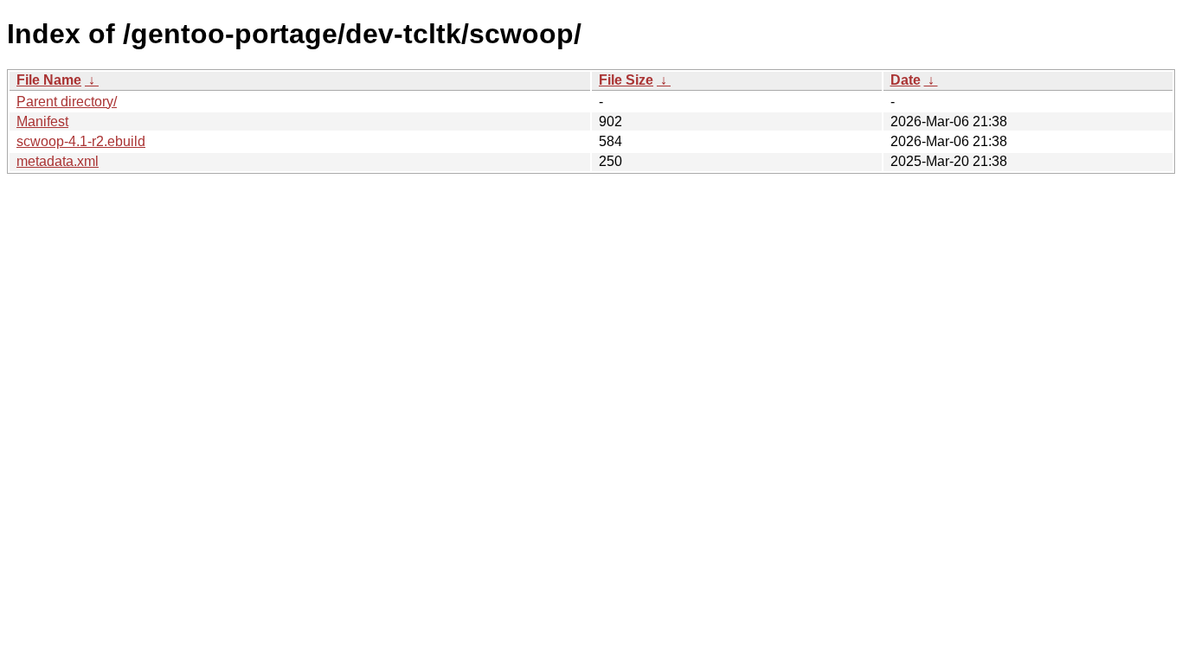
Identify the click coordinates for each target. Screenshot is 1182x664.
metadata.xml (57, 161)
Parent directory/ (66, 101)
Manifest (42, 121)
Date (905, 80)
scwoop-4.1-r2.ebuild (80, 141)
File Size (626, 80)
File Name (48, 80)
